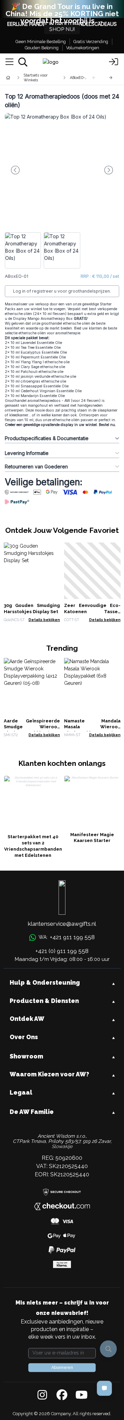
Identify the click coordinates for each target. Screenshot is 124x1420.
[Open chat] (104, 1388)
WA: (66, 937)
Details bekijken (44, 620)
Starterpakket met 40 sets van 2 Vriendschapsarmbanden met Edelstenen (33, 846)
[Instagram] (42, 1395)
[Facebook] (62, 1395)
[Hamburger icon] (9, 62)
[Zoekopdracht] (23, 62)
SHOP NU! (62, 29)
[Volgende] (111, 78)
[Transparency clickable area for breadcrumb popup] (44, 77)
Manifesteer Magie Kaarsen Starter (92, 837)
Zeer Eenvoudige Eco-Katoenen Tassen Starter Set (92, 611)
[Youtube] (81, 1395)
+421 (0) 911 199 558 (62, 950)
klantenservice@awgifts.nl (62, 923)
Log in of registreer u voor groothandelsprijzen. (62, 291)
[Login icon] (114, 62)
